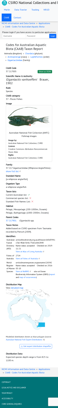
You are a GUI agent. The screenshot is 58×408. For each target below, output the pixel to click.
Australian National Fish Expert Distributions (24, 339)
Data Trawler (20, 9)
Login (53, 36)
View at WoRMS (22, 271)
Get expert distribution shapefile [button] (37, 346)
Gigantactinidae (15, 60)
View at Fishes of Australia (27, 258)
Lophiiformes (36, 56)
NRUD (46, 9)
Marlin (7, 9)
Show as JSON (45, 71)
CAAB (6, 17)
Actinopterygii (14, 56)
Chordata (29, 53)
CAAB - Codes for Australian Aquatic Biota (24, 26)
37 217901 (11, 220)
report (52, 274)
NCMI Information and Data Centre (18, 23)
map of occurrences (27, 277)
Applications (44, 23)
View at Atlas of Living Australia (29, 251)
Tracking (35, 9)
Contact (17, 17)
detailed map (17, 287)
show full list (12, 171)
